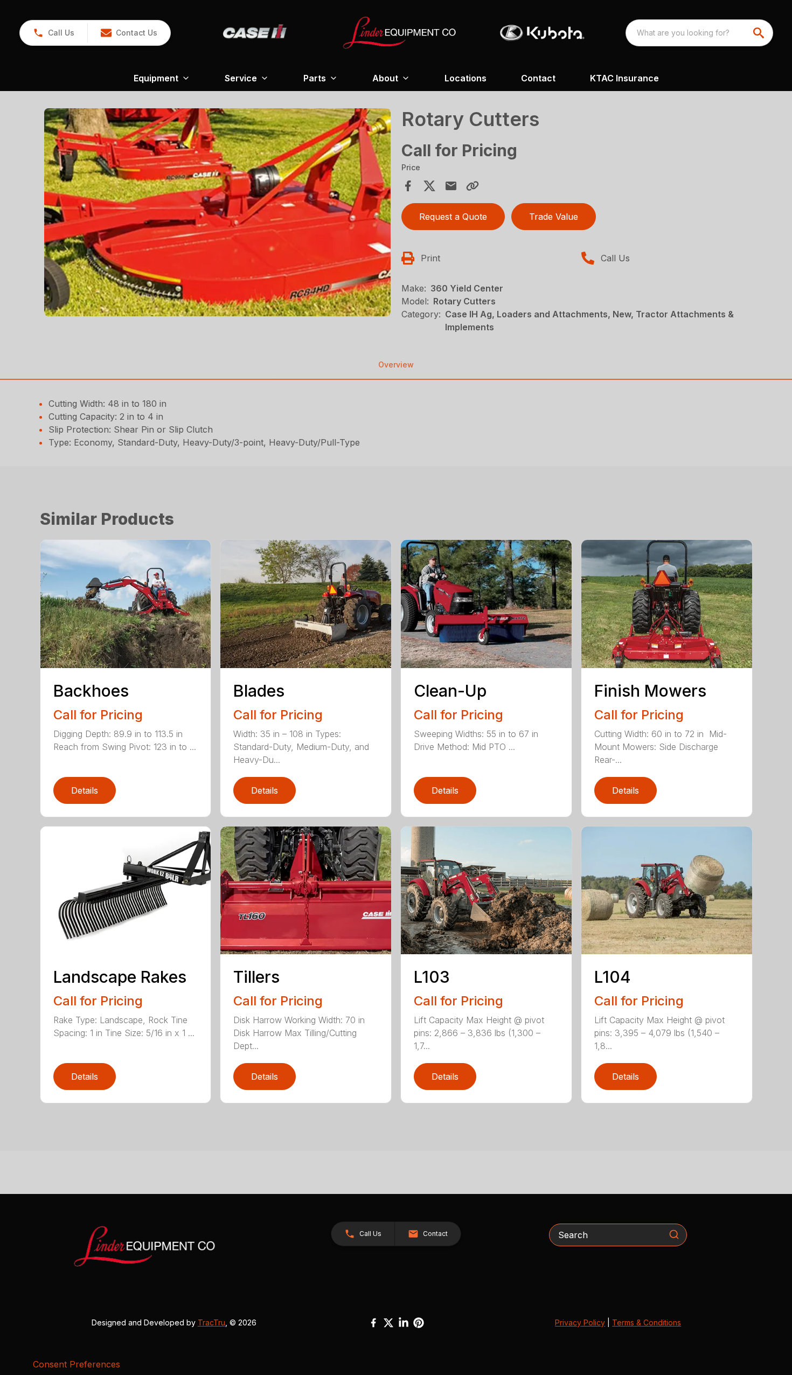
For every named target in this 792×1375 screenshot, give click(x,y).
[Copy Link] (472, 185)
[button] (53, 33)
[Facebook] (373, 1322)
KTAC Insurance (624, 78)
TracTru (211, 1322)
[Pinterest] (418, 1322)
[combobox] (699, 33)
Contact (538, 78)
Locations (465, 78)
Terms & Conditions (646, 1322)
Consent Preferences (76, 1364)
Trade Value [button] (553, 216)
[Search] (674, 1234)
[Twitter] (388, 1322)
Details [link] (84, 790)
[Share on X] (429, 185)
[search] (760, 32)
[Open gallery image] (217, 212)
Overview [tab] (396, 364)
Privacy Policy (580, 1322)
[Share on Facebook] (407, 185)
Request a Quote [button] (453, 216)
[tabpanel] (217, 214)
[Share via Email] (450, 185)
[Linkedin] (403, 1322)
